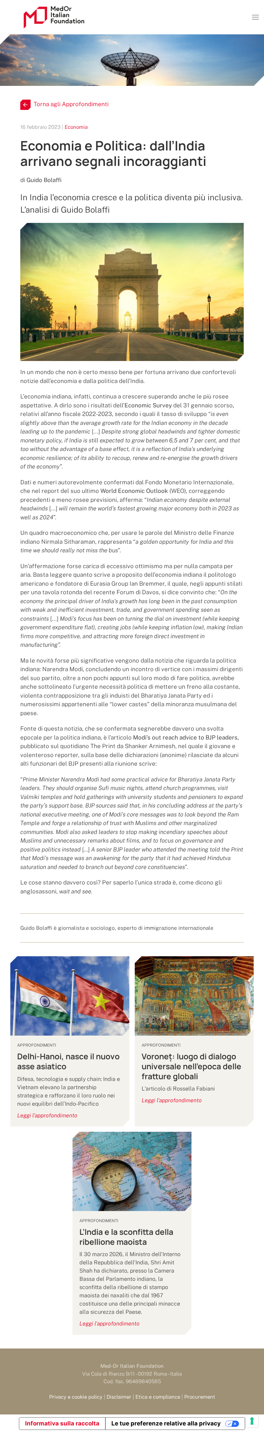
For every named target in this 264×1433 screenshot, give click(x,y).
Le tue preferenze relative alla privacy (166, 1423)
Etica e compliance (157, 1397)
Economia (76, 127)
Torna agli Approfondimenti (71, 104)
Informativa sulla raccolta (62, 1423)
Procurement (199, 1397)
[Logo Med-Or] (54, 17)
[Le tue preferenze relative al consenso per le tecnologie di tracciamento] (251, 1421)
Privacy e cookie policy (75, 1397)
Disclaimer (119, 1397)
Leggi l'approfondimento (47, 1115)
